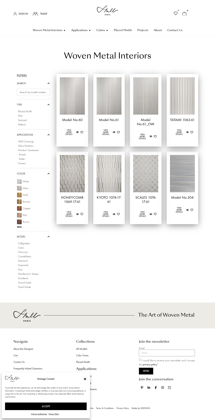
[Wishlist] (175, 14)
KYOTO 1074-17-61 (109, 199)
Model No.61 (109, 120)
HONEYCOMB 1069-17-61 (72, 199)
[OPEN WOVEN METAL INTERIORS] (64, 30)
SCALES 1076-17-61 (145, 199)
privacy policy (150, 364)
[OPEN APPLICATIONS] (89, 30)
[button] (85, 379)
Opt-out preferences (39, 414)
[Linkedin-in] (149, 388)
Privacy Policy (54, 414)
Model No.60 (72, 120)
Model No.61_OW (145, 122)
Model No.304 (182, 197)
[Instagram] (163, 388)
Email (141, 348)
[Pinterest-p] (142, 388)
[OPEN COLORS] (107, 30)
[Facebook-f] (156, 388)
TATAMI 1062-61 (182, 120)
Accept (46, 406)
